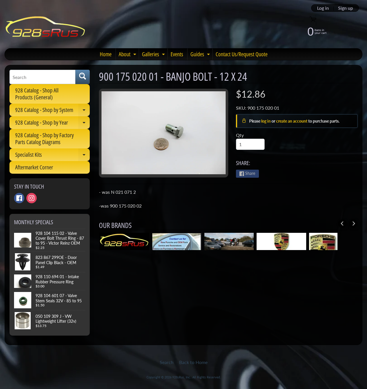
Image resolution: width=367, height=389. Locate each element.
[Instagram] (31, 198)
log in (266, 121)
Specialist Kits (52, 156)
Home (106, 54)
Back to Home (193, 362)
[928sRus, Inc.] (45, 29)
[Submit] (82, 77)
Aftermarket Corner (34, 167)
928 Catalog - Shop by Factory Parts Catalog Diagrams (44, 138)
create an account (292, 121)
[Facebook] (19, 198)
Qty (240, 135)
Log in (323, 8)
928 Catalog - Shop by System (52, 111)
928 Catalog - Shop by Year (52, 124)
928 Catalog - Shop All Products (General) (36, 93)
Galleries (154, 55)
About (128, 55)
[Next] (353, 223)
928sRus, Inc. (181, 377)
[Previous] (342, 223)
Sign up (345, 8)
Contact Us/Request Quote (242, 54)
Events (177, 54)
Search (166, 362)
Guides (200, 55)
